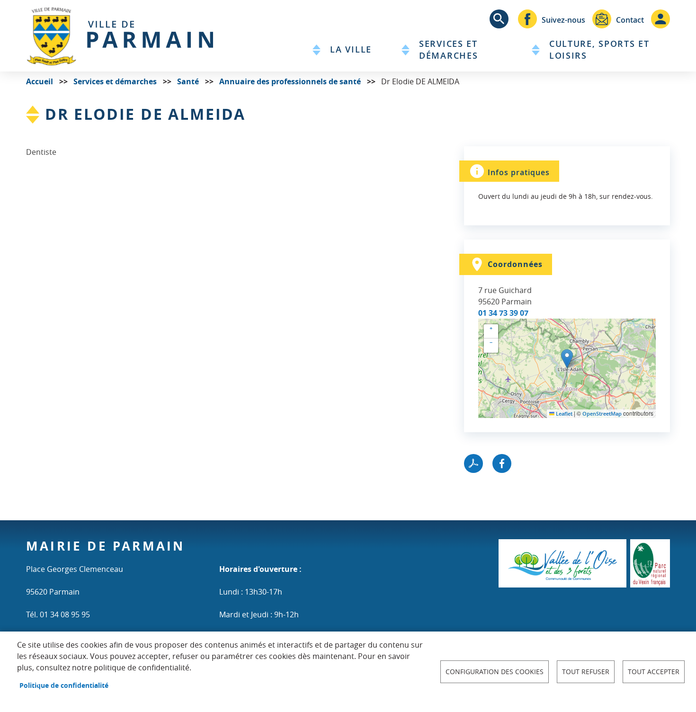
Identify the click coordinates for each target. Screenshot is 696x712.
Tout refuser (585, 672)
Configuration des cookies (495, 672)
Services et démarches (115, 81)
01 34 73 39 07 (503, 313)
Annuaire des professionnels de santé (290, 81)
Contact (630, 20)
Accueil (39, 81)
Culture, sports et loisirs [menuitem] (599, 49)
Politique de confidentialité (63, 685)
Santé (188, 81)
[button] (567, 358)
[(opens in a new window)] (562, 562)
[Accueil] (119, 36)
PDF (473, 463)
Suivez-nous (563, 20)
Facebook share (501, 463)
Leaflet (563, 413)
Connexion (660, 18)
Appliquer (499, 18)
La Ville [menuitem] (351, 49)
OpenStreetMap (602, 413)
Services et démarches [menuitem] (448, 49)
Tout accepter (653, 672)
